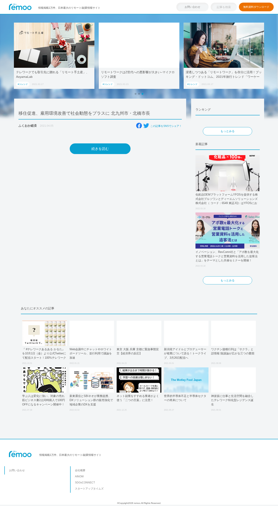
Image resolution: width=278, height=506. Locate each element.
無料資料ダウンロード (256, 6)
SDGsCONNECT (85, 482)
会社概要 (80, 470)
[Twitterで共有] (146, 125)
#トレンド (23, 84)
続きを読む (100, 149)
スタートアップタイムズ (89, 488)
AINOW (79, 476)
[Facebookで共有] (139, 125)
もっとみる (227, 131)
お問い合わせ (192, 6)
